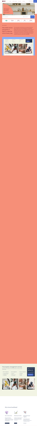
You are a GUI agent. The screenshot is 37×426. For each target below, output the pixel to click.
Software (23, 1)
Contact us (35, 1)
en (29, 1)
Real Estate (19, 1)
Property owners (15, 1)
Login (32, 1)
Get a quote (30, 374)
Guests (10, 1)
